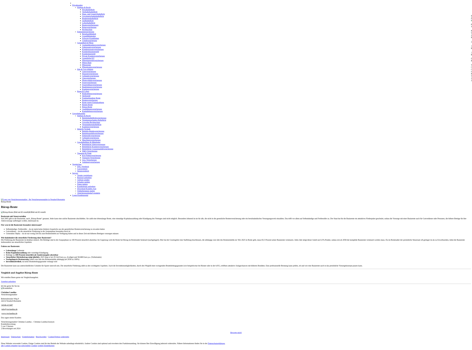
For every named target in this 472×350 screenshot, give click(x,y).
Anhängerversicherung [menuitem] (91, 162)
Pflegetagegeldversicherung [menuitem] (92, 60)
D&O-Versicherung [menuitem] (89, 151)
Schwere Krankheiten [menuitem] (90, 38)
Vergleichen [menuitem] (76, 164)
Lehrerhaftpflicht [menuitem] (88, 23)
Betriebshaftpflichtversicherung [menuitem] (94, 118)
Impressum (5, 337)
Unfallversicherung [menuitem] (89, 41)
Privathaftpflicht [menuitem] (88, 10)
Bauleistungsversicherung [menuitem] (92, 87)
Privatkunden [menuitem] (77, 5)
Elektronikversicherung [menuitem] (91, 136)
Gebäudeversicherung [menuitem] (90, 76)
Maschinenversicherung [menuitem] (91, 140)
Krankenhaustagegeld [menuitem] (90, 52)
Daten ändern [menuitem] (82, 184)
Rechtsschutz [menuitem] (87, 29)
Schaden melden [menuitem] (83, 182)
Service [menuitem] (75, 173)
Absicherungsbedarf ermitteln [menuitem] (88, 193)
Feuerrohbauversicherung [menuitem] (92, 85)
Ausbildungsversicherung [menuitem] (92, 109)
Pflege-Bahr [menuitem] (86, 63)
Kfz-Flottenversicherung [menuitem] (91, 155)
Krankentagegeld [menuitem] (88, 54)
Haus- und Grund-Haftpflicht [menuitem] (93, 14)
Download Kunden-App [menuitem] (86, 189)
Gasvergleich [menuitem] (82, 169)
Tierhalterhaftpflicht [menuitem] (89, 12)
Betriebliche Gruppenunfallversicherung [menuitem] (97, 149)
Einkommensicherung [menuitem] (85, 32)
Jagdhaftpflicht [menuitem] (88, 21)
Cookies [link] (51, 337)
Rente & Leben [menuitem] (83, 91)
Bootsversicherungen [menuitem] (90, 25)
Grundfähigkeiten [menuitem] (89, 36)
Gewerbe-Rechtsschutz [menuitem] (91, 122)
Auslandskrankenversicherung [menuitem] (94, 45)
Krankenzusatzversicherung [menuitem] (93, 49)
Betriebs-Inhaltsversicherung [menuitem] (93, 131)
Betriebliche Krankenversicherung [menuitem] (95, 147)
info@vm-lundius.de (9, 309)
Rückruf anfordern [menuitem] (84, 178)
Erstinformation (28, 337)
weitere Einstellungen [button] (46, 346)
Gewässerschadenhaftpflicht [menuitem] (93, 16)
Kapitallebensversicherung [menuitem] (92, 111)
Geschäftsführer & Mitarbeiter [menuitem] (88, 142)
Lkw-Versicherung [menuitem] (89, 160)
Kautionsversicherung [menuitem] (90, 89)
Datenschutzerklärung (216, 343)
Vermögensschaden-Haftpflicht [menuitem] (94, 120)
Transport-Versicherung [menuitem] (91, 158)
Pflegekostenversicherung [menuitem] (92, 67)
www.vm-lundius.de (9, 313)
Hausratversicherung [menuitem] (90, 74)
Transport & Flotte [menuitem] (84, 153)
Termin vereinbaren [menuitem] (84, 175)
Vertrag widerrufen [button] (61, 337)
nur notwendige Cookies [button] (27, 346)
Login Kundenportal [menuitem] (80, 195)
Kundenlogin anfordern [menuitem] (86, 186)
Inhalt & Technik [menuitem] (83, 129)
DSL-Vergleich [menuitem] (83, 167)
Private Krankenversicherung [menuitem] (93, 56)
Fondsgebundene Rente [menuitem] (91, 98)
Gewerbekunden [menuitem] (78, 113)
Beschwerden (41, 337)
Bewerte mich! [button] (236, 333)
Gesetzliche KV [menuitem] (88, 58)
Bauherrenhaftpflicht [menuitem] (90, 18)
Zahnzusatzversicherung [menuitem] (91, 47)
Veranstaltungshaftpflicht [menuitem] (91, 125)
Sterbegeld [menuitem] (86, 96)
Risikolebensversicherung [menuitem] (92, 94)
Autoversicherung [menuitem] (89, 71)
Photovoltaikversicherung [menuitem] (92, 80)
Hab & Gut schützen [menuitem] (85, 69)
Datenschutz (16, 337)
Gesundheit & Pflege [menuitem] (85, 43)
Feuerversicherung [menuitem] (89, 83)
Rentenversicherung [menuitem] (90, 100)
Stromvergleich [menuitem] (83, 171)
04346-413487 (7, 305)
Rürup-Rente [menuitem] (87, 107)
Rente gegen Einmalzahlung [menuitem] (93, 102)
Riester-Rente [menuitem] (87, 105)
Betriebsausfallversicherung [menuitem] (92, 133)
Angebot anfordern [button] (8, 281)
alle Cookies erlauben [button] (9, 346)
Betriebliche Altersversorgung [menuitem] (93, 144)
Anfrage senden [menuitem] (83, 180)
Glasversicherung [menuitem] (89, 78)
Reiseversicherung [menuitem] (89, 27)
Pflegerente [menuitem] (86, 65)
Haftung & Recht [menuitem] (84, 7)
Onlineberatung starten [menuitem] (86, 191)
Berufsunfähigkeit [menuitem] (89, 34)
